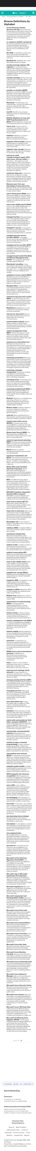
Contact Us (24, 1130)
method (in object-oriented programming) (16, 743)
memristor (10, 641)
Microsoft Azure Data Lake (16, 910)
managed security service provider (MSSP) (16, 236)
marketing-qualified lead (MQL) (18, 389)
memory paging (12, 631)
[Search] (33, 13)
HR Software (27, 1084)
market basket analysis (15, 322)
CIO (21, 1084)
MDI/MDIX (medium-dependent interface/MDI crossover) (18, 493)
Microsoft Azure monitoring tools (19, 962)
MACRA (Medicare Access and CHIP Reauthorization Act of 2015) (18, 120)
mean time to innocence (15, 511)
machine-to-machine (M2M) (16, 90)
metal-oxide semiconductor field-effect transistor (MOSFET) (19, 721)
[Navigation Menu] (2, 13)
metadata (10, 711)
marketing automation (14, 358)
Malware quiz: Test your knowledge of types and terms (18, 185)
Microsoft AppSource (14, 887)
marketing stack (12, 380)
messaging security (13, 691)
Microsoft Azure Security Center (19, 985)
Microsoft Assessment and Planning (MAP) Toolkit (16, 897)
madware (10, 135)
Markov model (11, 407)
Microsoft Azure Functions (16, 934)
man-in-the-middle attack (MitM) (18, 204)
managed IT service (13, 228)
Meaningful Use (12, 522)
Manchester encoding (14, 264)
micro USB (10, 785)
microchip (10, 804)
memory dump (12, 613)
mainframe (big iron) (14, 173)
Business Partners (18, 1132)
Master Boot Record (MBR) (16, 432)
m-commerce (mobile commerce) (18, 42)
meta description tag (14, 702)
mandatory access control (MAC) (18, 275)
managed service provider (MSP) (18, 245)
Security (16, 1084)
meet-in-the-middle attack (16, 562)
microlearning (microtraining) (17, 816)
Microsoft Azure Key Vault (16, 944)
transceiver (8, 1096)
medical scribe (12, 545)
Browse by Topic (18, 1121)
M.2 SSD (9, 53)
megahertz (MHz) (13, 589)
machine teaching (13, 78)
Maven (9, 450)
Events (28, 1132)
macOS (9, 112)
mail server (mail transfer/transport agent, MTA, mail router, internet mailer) (18, 157)
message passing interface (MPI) (18, 680)
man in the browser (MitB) (16, 194)
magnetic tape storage (15, 149)
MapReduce (11, 308)
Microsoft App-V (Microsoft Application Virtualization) (16, 875)
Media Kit (9, 1135)
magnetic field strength (15, 142)
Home (3, 16)
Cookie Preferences (20, 1144)
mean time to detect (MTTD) (17, 502)
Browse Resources (18, 1123)
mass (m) (9, 415)
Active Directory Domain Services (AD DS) (15, 28)
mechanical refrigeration (15, 534)
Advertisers (8, 1132)
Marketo (9, 398)
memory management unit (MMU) (19, 620)
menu (8, 663)
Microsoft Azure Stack (15, 994)
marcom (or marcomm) (15, 314)
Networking (8, 1084)
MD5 (8, 480)
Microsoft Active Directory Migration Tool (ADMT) (16, 859)
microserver (11, 845)
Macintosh (10, 103)
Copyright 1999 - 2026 (23, 1140)
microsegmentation (13, 833)
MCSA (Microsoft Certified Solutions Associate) (16, 468)
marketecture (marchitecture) (18, 342)
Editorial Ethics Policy (13, 1130)
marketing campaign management (14, 371)
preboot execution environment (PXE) (17, 1106)
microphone (10, 824)
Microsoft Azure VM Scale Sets (18, 1007)
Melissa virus (11, 596)
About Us (11, 1127)
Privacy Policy (8, 1144)
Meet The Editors (21, 1127)
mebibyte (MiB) (12, 528)
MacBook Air (11, 60)
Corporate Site (18, 1135)
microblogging (12, 798)
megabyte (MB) (12, 580)
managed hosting (13, 217)
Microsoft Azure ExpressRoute (18, 923)
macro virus (10, 126)
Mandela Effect (12, 286)
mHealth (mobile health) (15, 766)
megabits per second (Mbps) (17, 573)
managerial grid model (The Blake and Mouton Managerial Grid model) (19, 258)
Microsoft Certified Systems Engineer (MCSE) (17, 1019)
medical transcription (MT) (16, 552)
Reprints (26, 1135)
